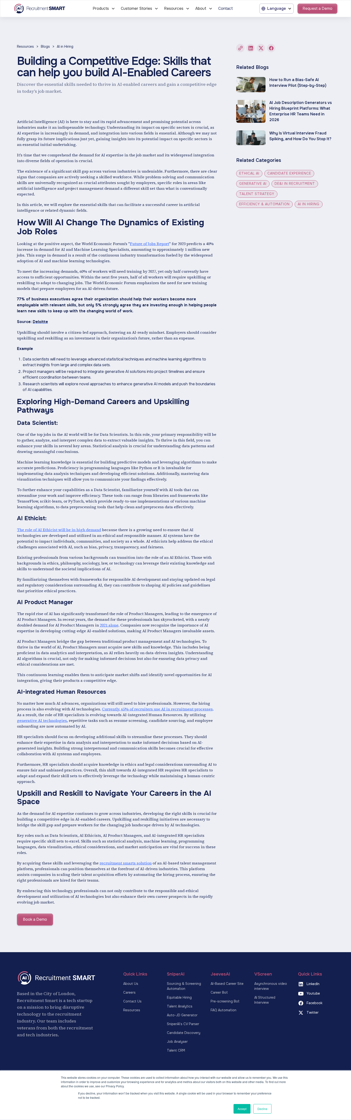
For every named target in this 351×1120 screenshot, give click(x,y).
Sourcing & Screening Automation (184, 986)
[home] (45, 8)
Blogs (45, 46)
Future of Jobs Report (149, 243)
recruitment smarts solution (126, 863)
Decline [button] (262, 1109)
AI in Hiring (65, 46)
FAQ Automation (223, 1010)
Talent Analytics (179, 1006)
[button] (104, 8)
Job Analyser (177, 1041)
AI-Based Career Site (227, 983)
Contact (225, 8)
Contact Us (132, 1001)
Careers (129, 992)
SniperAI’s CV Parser (183, 1024)
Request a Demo (317, 8)
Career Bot (219, 992)
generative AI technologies (42, 720)
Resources (25, 46)
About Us (130, 983)
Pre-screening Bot (225, 1001)
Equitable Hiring (179, 997)
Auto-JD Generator (182, 1015)
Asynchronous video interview (270, 986)
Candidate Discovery (183, 1033)
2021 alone (109, 625)
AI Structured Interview (264, 1000)
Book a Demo (35, 919)
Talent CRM (176, 1050)
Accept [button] (242, 1109)
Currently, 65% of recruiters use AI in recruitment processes (157, 709)
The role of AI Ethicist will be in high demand (59, 529)
